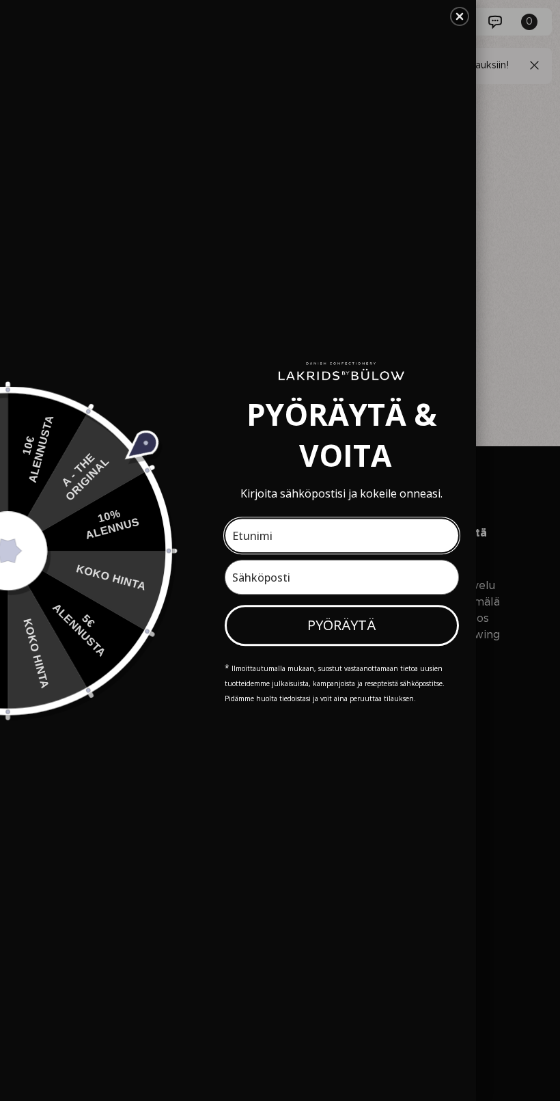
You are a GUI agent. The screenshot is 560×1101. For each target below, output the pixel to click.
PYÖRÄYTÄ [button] (341, 625)
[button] (459, 16)
